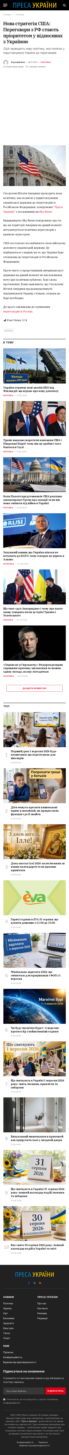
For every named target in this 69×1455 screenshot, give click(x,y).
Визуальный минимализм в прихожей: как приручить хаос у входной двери (37, 1138)
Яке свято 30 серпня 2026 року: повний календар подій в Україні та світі (37, 1246)
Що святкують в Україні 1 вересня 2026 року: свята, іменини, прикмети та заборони (37, 1084)
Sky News (45, 211)
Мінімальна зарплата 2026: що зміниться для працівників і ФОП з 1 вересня (36, 975)
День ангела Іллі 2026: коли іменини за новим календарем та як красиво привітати (38, 867)
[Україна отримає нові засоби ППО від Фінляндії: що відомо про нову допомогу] (34, 365)
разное (9, 330)
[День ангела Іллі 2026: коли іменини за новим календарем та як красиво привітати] (34, 841)
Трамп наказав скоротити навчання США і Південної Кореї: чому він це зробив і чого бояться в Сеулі (32, 444)
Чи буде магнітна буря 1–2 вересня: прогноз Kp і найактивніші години (35, 1029)
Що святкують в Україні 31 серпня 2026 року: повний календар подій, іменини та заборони (37, 1192)
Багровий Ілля (18, 62)
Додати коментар (34, 688)
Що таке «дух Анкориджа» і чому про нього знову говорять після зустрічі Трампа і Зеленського (33, 612)
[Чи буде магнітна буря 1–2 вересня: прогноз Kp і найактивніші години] (34, 1006)
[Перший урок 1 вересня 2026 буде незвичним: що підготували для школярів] (34, 729)
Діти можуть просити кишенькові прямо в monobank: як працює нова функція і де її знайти (35, 811)
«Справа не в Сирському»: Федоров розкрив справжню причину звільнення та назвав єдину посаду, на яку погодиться (33, 668)
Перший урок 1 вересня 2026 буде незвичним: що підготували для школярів (33, 755)
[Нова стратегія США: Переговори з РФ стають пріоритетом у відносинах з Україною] (34, 165)
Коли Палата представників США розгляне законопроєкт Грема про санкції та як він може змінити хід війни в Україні (32, 500)
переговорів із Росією (17, 311)
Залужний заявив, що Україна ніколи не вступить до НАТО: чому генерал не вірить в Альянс (33, 556)
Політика (46, 62)
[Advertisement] (34, 104)
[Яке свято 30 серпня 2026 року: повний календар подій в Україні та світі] (34, 1223)
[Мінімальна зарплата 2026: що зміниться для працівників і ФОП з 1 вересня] (34, 950)
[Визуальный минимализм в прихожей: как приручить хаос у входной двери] (34, 1114)
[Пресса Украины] (34, 5)
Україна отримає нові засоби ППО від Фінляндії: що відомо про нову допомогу (31, 389)
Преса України (29, 1421)
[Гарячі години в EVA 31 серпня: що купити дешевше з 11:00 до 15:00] (34, 897)
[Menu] (5, 5)
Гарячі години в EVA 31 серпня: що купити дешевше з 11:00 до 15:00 (34, 921)
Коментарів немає (15, 66)
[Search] (64, 5)
